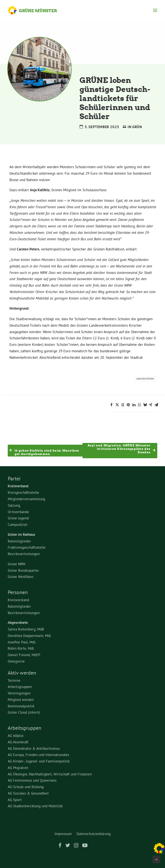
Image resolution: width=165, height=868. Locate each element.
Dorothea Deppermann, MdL (30, 635)
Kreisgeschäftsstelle (23, 492)
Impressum (63, 833)
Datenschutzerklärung (93, 833)
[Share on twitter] (117, 404)
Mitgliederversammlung (26, 499)
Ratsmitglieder (19, 541)
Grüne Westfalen (20, 576)
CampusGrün (17, 524)
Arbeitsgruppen (20, 686)
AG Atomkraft (18, 742)
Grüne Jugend (18, 518)
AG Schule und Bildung (26, 786)
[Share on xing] (150, 404)
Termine (14, 680)
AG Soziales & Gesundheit (28, 793)
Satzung (14, 505)
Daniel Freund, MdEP (24, 654)
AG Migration (18, 767)
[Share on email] (156, 404)
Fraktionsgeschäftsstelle (27, 547)
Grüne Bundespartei (23, 570)
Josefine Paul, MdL (22, 642)
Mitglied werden (21, 699)
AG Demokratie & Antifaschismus (34, 748)
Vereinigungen (19, 693)
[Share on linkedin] (133, 404)
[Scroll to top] (156, 858)
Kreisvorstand (18, 600)
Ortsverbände (18, 511)
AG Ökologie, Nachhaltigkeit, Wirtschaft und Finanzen (50, 774)
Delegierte (16, 661)
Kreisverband (18, 486)
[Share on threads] (122, 404)
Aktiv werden (22, 672)
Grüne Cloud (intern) (24, 712)
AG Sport (15, 799)
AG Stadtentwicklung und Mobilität (35, 806)
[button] (155, 10)
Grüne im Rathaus (21, 534)
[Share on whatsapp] (139, 404)
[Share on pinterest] (128, 404)
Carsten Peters (145, 378)
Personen (18, 592)
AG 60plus (15, 735)
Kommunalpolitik (21, 706)
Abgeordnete (18, 622)
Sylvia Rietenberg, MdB (26, 629)
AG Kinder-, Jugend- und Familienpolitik (39, 761)
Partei (14, 478)
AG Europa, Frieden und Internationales (38, 754)
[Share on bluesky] (145, 404)
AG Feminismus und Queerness (32, 780)
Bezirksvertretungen (24, 553)
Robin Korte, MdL (21, 648)
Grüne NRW (16, 564)
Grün (137, 126)
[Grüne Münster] (36, 10)
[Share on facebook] (111, 404)
